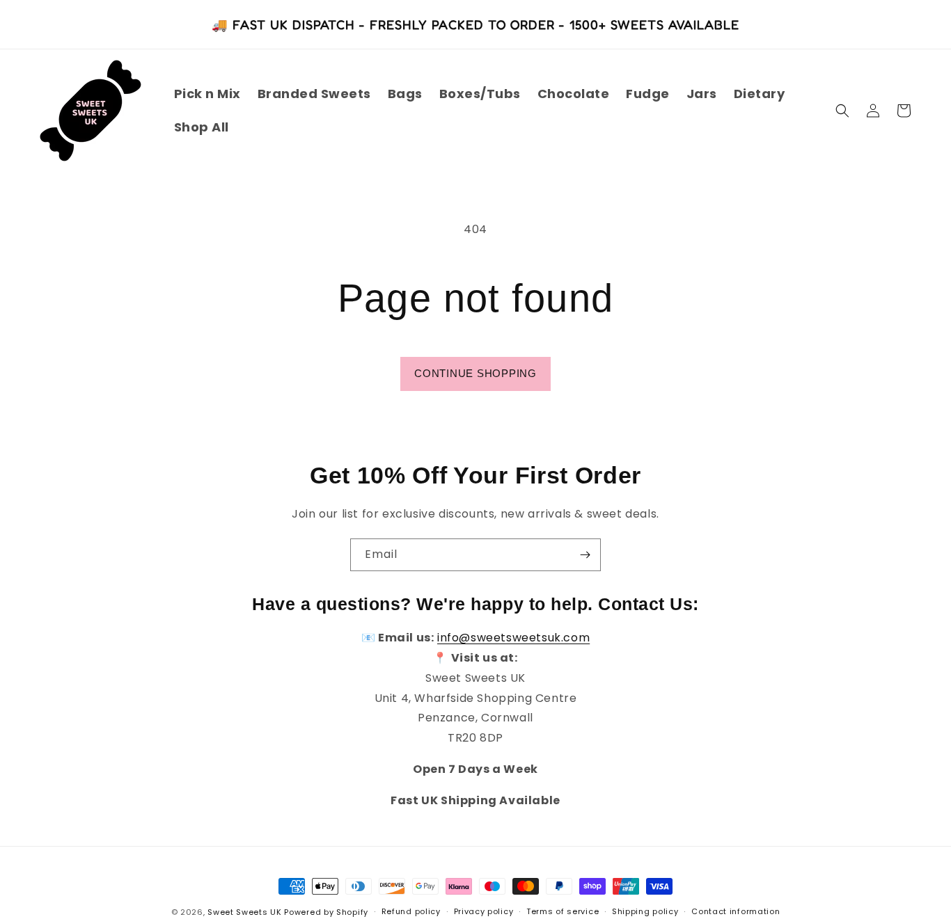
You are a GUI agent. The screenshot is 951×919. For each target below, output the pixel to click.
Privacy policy (484, 911)
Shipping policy (645, 911)
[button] (842, 110)
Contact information (735, 911)
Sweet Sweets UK (244, 912)
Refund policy (411, 911)
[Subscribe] (584, 554)
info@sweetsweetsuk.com (513, 638)
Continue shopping (475, 373)
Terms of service (562, 911)
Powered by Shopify (326, 912)
